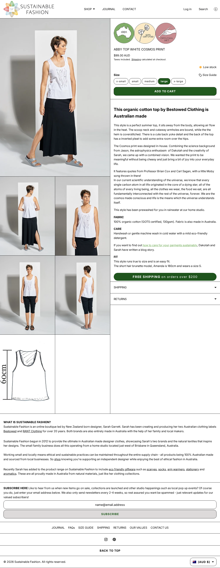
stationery (192, 469)
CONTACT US (160, 527)
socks (162, 469)
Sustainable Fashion (27, 561)
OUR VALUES (138, 527)
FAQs (71, 527)
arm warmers (176, 469)
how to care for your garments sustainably (170, 245)
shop (57, 459)
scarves (152, 469)
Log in (187, 9)
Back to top (110, 550)
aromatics (9, 473)
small (135, 81)
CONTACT (129, 9)
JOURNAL (108, 9)
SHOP (88, 9)
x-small (121, 81)
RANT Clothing (32, 431)
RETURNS (119, 527)
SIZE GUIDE (86, 527)
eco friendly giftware (122, 469)
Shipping (136, 59)
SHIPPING (103, 527)
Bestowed (10, 431)
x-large (178, 81)
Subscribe (110, 514)
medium (150, 81)
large (164, 81)
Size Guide (209, 75)
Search (203, 9)
